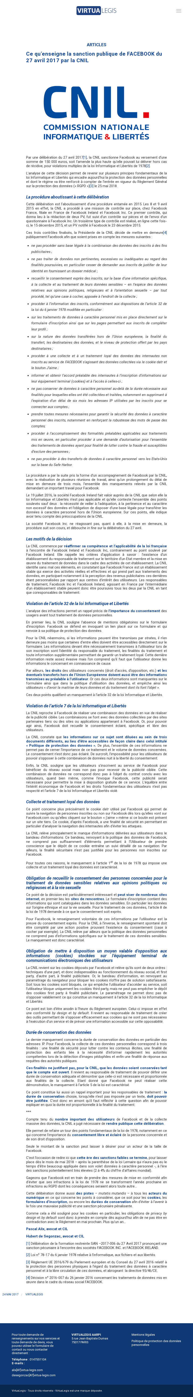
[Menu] (178, 10)
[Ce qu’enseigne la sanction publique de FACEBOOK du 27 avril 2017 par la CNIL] (96, 111)
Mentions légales (143, 1334)
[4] (165, 233)
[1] (85, 157)
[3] (91, 186)
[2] (148, 166)
